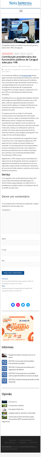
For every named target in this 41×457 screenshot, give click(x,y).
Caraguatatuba (7, 53)
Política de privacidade (25, 440)
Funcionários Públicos (27, 69)
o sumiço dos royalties (16, 405)
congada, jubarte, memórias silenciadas (22, 413)
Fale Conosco (33, 442)
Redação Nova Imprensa (10, 66)
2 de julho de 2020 (25, 66)
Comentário (6, 210)
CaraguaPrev (7, 69)
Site (3, 261)
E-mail (4, 250)
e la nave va (13, 402)
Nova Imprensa (7, 447)
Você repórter (22, 442)
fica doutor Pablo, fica (16, 409)
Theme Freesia (24, 447)
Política (23, 53)
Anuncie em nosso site (9, 442)
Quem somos (12, 440)
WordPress (32, 447)
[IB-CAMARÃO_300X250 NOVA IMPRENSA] (17, 316)
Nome (4, 239)
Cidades (16, 53)
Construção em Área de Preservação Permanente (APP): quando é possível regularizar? (18, 419)
